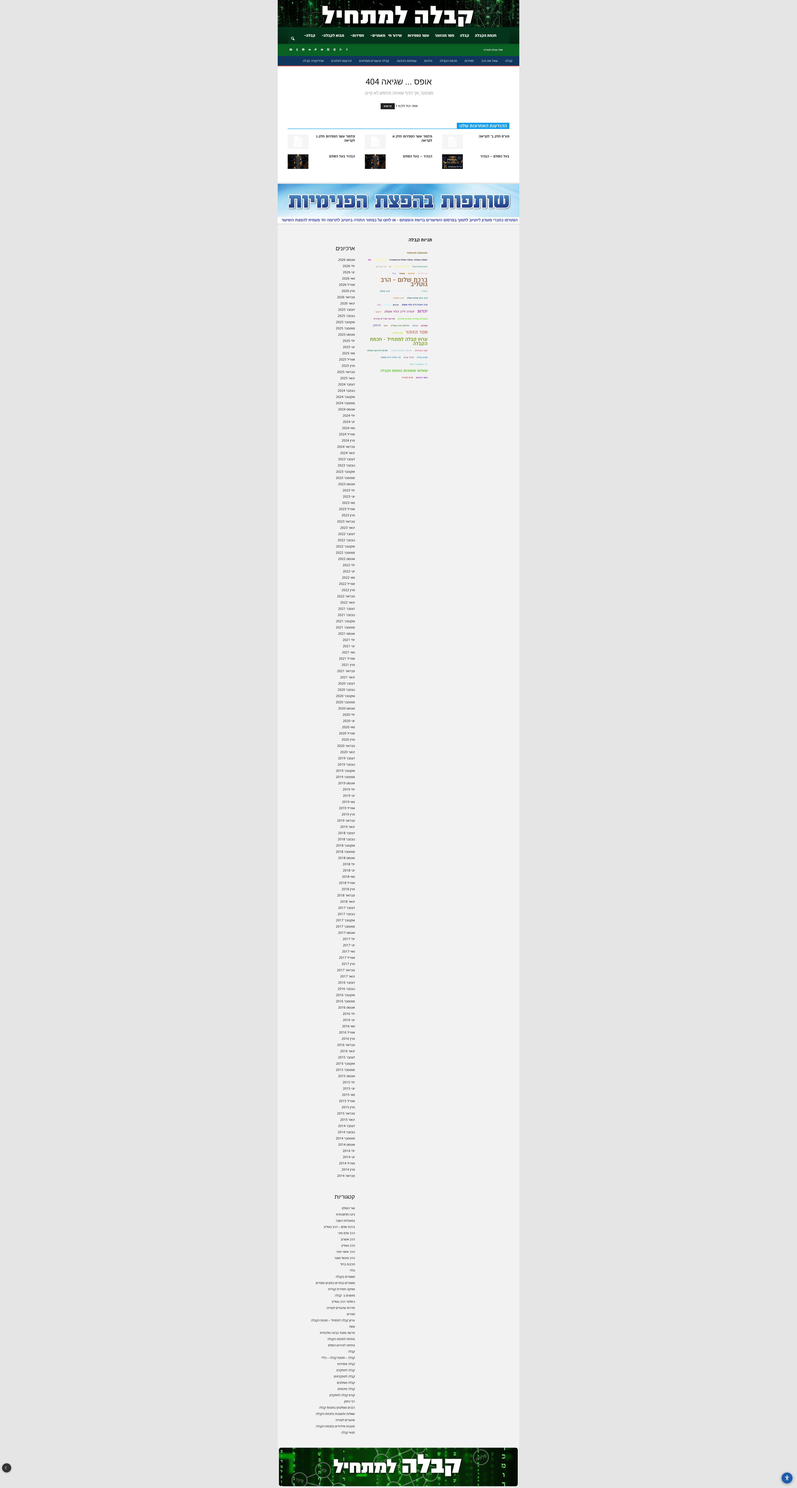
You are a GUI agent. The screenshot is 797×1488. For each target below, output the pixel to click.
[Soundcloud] (309, 49)
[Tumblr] (297, 49)
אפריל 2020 (347, 733)
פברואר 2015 (346, 1113)
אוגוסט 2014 (346, 1144)
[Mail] (322, 49)
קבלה (464, 35)
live (369, 259)
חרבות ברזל (347, 1264)
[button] (293, 36)
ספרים (351, 1314)
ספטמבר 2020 (345, 702)
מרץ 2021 (348, 665)
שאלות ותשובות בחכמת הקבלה (335, 1414)
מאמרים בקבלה (345, 1276)
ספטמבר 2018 (345, 852)
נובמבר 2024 (346, 390)
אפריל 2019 (347, 808)
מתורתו (424, 325)
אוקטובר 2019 (345, 771)
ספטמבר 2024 (345, 403)
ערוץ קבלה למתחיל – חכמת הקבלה (333, 1320)
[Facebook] (347, 49)
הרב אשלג (385, 291)
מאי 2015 (348, 1095)
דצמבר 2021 (346, 608)
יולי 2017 (349, 939)
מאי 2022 (348, 577)
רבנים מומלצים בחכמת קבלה (337, 1407)
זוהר (379, 304)
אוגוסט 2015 (346, 1076)
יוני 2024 (349, 422)
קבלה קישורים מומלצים (374, 61)
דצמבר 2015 (346, 1057)
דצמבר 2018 (346, 833)
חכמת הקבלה (485, 35)
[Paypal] (316, 49)
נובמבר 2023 (346, 465)
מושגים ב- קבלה (345, 1295)
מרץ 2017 (348, 964)
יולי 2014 (349, 1151)
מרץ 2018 (348, 889)
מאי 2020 (348, 727)
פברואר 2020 (346, 746)
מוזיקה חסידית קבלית (341, 1289)
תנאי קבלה (348, 1432)
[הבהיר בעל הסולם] (298, 161)
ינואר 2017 (347, 976)
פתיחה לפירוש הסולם (341, 1345)
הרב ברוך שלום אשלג (417, 298)
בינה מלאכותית (345, 1214)
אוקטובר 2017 (345, 920)
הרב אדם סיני (346, 1233)
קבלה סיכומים (346, 1389)
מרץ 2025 (348, 365)
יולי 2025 (349, 341)
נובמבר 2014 (346, 1132)
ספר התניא (397, 332)
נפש (386, 325)
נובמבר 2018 (346, 839)
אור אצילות (381, 266)
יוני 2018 (349, 870)
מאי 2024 (348, 428)
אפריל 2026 (347, 284)
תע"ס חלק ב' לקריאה (494, 136)
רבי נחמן (349, 1401)
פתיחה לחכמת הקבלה (341, 1339)
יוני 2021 (349, 646)
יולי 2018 (349, 864)
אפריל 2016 (347, 1032)
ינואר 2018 (347, 901)
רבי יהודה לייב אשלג (391, 357)
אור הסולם (348, 1208)
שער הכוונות (422, 377)
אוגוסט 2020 (346, 708)
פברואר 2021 (346, 671)
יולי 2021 (349, 640)
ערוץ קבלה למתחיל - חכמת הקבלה (399, 341)
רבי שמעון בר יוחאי (419, 364)
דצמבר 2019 (346, 758)
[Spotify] (303, 49)
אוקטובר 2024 (345, 397)
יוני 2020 (349, 721)
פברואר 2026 (346, 297)
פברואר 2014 (346, 1176)
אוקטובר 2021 (345, 621)
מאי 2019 (348, 802)
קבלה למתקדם (345, 1370)
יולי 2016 (349, 1014)
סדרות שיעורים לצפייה (340, 1308)
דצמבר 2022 (346, 534)
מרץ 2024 (348, 440)
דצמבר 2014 (346, 1126)
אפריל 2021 (347, 658)
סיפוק (377, 325)
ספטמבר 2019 (345, 777)
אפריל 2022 (347, 584)
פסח (352, 1326)
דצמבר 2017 (346, 908)
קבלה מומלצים (346, 1382)
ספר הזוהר (417, 332)
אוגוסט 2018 (346, 858)
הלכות (428, 61)
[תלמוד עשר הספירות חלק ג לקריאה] (298, 141)
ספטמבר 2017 (345, 926)
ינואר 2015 (347, 1119)
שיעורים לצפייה (345, 1420)
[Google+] (340, 49)
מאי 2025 (348, 353)
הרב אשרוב (348, 1239)
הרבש (396, 304)
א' (390, 266)
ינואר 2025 (347, 378)
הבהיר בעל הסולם (342, 156)
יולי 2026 (349, 266)
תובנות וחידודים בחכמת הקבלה (335, 1426)
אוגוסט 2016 (346, 1007)
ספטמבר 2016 (345, 1001)
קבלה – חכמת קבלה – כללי (338, 1357)
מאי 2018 (348, 876)
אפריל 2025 (347, 359)
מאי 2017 (348, 951)
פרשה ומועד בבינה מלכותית (337, 1333)
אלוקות (411, 273)
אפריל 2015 (347, 1101)
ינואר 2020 (347, 752)
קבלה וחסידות (346, 1364)
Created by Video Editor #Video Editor (408, 259)
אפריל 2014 (347, 1163)
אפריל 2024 (347, 434)
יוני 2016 (349, 1020)
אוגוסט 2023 (346, 484)
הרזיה (387, 304)
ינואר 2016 (347, 1051)
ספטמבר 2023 (345, 478)
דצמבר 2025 (346, 309)
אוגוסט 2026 (346, 260)
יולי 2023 (349, 490)
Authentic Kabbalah (417, 253)
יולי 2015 (349, 1082)
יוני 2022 (349, 571)
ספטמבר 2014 (345, 1138)
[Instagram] (328, 49)
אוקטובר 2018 (345, 845)
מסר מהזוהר (444, 35)
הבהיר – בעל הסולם (417, 156)
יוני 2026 (349, 272)
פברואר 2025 (346, 372)
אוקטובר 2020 (345, 696)
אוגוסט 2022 (346, 559)
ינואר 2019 (347, 827)
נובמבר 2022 (346, 540)
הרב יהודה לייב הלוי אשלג (415, 304)
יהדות (422, 311)
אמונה (402, 273)
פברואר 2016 (346, 1045)
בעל (394, 273)
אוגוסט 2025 (346, 334)
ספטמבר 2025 (345, 328)
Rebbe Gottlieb (402, 266)
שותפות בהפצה (407, 61)
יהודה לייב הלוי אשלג (399, 311)
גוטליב (424, 291)
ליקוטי (378, 312)
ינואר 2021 (347, 677)
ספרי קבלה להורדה (493, 49)
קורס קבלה (422, 357)
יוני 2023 (349, 496)
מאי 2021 (348, 652)
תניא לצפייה (407, 377)
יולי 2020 (349, 714)
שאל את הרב (489, 61)
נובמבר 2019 (346, 764)
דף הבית (388, 106)
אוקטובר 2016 (345, 995)
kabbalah (380, 259)
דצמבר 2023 (346, 459)
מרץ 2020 (348, 739)
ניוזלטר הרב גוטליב (343, 1301)
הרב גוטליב (348, 1245)
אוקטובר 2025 (345, 322)
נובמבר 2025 (346, 316)
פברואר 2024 (346, 446)
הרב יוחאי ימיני (345, 1252)
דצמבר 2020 (346, 683)
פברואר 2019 (346, 820)
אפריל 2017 (347, 957)
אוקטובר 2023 (345, 471)
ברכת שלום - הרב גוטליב (404, 282)
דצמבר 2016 (346, 982)
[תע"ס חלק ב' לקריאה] (452, 141)
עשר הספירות (418, 35)
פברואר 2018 (346, 895)
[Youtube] (291, 49)
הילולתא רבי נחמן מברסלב (405, 291)
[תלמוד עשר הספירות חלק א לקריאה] (375, 141)
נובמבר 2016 (346, 989)
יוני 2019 (349, 795)
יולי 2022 (349, 565)
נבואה (415, 325)
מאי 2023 (348, 503)
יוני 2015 (349, 1088)
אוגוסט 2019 (346, 783)
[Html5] (334, 49)
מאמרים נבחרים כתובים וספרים (335, 1283)
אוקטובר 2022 (345, 546)
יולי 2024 (349, 415)
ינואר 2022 (347, 602)
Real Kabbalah (420, 266)
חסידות (358, 35)
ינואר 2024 (347, 453)
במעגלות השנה (345, 1220)
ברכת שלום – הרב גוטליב (339, 1227)
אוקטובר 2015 (345, 1063)
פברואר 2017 (346, 970)
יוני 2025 (349, 347)
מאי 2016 (348, 1026)
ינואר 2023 (347, 527)
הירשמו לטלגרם (341, 61)
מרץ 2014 (348, 1169)
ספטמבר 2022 (345, 552)
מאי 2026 (348, 278)
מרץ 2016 (348, 1038)
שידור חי (395, 35)
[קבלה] (398, 13)
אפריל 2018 (347, 883)
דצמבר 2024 (346, 384)
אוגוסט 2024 (346, 409)
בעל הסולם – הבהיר (494, 156)
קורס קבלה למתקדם (342, 1395)
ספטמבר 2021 (345, 627)
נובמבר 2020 (346, 690)
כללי (352, 1270)
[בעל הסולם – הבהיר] (452, 161)
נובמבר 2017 (346, 914)
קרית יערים (409, 357)
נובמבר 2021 (346, 615)
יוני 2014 (349, 1157)
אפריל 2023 (347, 509)
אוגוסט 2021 (346, 633)
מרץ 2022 (348, 590)
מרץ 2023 (348, 515)
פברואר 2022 (346, 596)
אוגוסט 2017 (346, 933)
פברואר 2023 (346, 521)
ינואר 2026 (347, 303)
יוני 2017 (349, 945)
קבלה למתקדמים (344, 1376)
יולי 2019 (349, 789)
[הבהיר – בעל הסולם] (375, 161)
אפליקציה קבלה (313, 61)
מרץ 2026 (348, 291)
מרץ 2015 (348, 1107)
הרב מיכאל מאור (344, 1258)
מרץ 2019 (348, 814)
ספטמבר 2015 (345, 1070)
